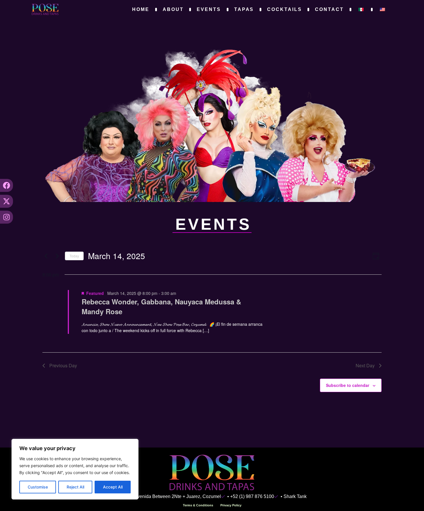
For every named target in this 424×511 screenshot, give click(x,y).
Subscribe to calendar (347, 385)
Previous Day (63, 365)
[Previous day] (45, 255)
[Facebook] (6, 185)
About (173, 9)
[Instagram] (6, 217)
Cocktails (284, 9)
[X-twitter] (6, 201)
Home (140, 9)
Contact (329, 9)
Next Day (365, 365)
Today (74, 255)
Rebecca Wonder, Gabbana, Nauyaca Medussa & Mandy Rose (161, 306)
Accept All (113, 486)
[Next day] (57, 255)
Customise (38, 486)
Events (209, 9)
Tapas (244, 9)
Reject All (75, 486)
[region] (75, 469)
